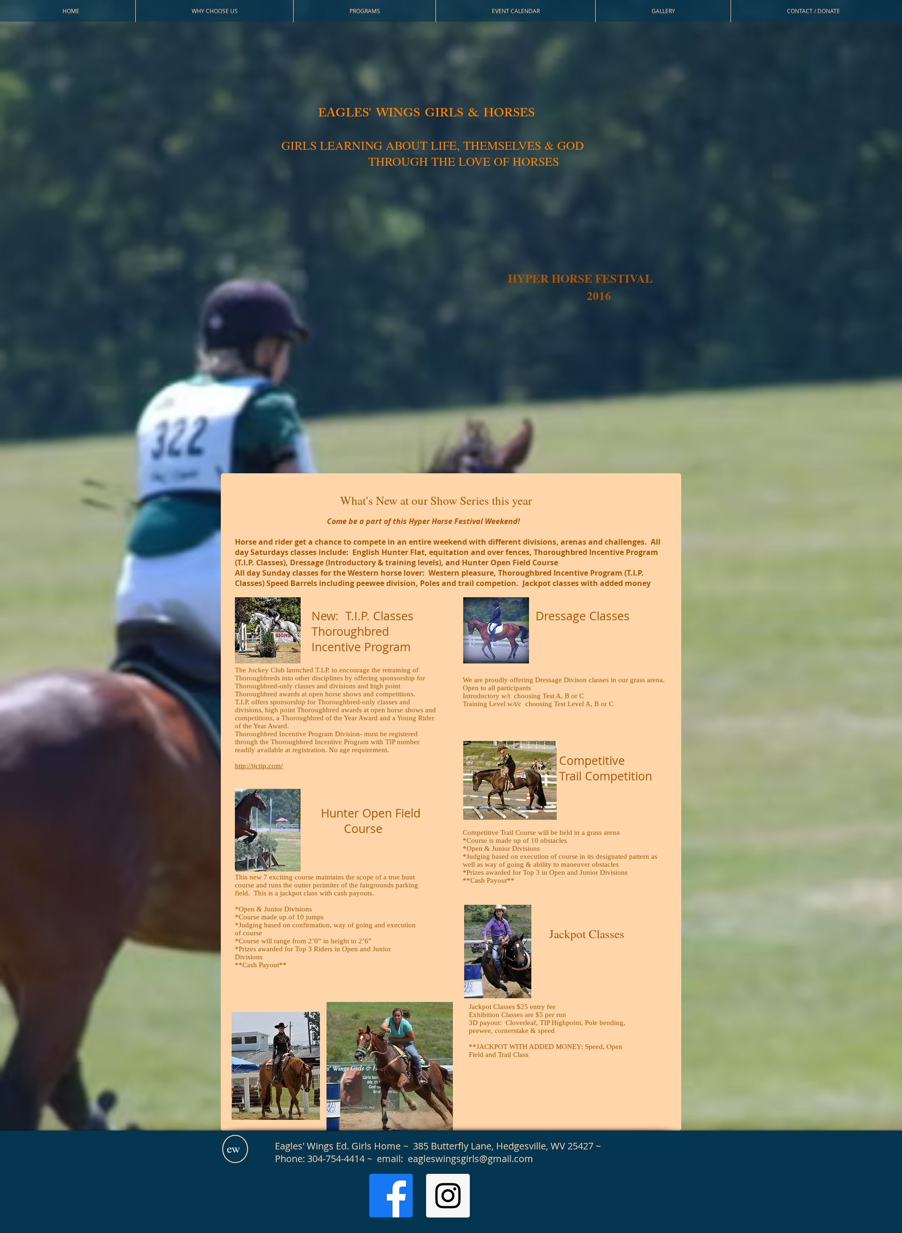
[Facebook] (391, 1196)
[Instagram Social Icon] (448, 1196)
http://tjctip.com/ (259, 766)
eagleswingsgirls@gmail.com (470, 1158)
